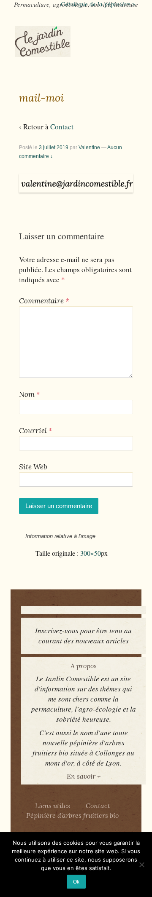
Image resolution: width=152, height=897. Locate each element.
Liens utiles (52, 805)
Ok (76, 881)
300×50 (90, 553)
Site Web (33, 466)
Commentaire (44, 300)
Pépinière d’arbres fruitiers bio (72, 815)
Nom (27, 394)
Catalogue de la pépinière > (98, 4)
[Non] (141, 864)
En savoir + (83, 776)
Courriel (33, 430)
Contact (61, 126)
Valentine (89, 147)
